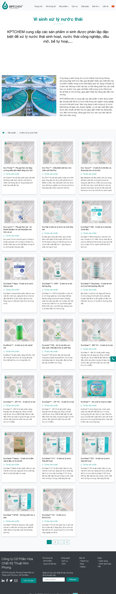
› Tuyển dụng (103, 561)
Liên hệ (105, 6)
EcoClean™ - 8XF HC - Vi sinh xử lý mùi (97, 345)
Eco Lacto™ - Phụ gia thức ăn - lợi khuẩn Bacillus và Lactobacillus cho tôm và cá (17, 229)
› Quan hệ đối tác (49, 564)
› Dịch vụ (64, 561)
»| (66, 542)
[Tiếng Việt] (113, 6)
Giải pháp (85, 6)
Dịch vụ (75, 6)
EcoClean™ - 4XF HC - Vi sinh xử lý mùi (19, 402)
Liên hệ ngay (29, 581)
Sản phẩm (63, 6)
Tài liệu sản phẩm (12, 174)
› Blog (81, 564)
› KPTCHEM (47, 561)
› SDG (63, 564)
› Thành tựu (84, 561)
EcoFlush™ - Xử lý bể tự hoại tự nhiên (96, 402)
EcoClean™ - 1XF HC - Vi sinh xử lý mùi (58, 402)
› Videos (82, 567)
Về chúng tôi (51, 6)
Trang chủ (38, 6)
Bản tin (95, 6)
